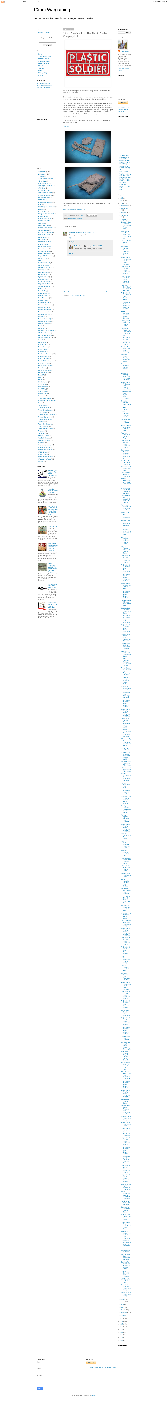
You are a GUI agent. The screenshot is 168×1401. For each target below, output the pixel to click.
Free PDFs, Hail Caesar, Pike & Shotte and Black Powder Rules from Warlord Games (53, 510)
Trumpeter (41, 431)
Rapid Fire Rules (53, 526)
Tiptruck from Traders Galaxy (125, 1101)
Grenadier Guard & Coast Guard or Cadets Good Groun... (126, 405)
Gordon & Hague (43, 265)
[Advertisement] (48, 103)
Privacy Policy (42, 73)
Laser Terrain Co (43, 302)
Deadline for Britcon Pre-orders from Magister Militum (125, 1265)
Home (88, 292)
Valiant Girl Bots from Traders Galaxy (126, 1294)
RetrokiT (41, 375)
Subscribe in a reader (43, 32)
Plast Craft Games (43, 358)
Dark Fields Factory (44, 235)
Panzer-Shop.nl (43, 347)
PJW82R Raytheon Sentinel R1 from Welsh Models (125, 845)
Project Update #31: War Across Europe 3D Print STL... (125, 1084)
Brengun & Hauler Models (46, 214)
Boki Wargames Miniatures (46, 207)
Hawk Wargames (43, 272)
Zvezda (40, 461)
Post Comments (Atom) (79, 295)
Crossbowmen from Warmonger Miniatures (125, 695)
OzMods (40, 340)
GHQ (39, 260)
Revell (40, 377)
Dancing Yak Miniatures (45, 232)
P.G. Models (42, 342)
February (124, 1312)
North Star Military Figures (46, 330)
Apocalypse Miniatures (45, 186)
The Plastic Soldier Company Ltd (74, 210)
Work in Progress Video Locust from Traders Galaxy (126, 531)
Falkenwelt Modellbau (45, 253)
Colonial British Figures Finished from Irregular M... (126, 1186)
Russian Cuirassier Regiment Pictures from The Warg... (126, 662)
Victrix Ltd (41, 443)
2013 (121, 1332)
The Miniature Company (45, 410)
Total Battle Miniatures (45, 424)
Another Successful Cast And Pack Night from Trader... (126, 1195)
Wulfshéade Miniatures (45, 456)
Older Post (109, 292)
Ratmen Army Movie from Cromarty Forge (125, 435)
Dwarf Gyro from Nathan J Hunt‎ (126, 242)
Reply (70, 238)
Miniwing (41, 316)
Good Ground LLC (44, 263)
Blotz (39, 204)
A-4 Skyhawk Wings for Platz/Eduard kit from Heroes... (126, 809)
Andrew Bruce (78, 246)
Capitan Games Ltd (44, 221)
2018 (121, 1319)
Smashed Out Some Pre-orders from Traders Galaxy (125, 1066)
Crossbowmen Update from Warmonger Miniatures (126, 490)
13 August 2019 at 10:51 (94, 246)
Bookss (40, 209)
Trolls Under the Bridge (45, 429)
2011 (121, 1337)
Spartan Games (43, 393)
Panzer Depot (42, 344)
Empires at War (43, 244)
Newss (40, 326)
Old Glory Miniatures (44, 333)
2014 (121, 1329)
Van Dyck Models (43, 438)
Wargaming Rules (43, 61)
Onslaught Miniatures (45, 335)
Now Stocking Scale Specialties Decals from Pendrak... (125, 305)
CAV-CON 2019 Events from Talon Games (126, 763)
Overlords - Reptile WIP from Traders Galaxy (126, 653)
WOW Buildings (43, 454)
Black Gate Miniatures (45, 202)
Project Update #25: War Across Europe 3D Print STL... (125, 1178)
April (123, 1307)
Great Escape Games (45, 267)
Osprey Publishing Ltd (45, 337)
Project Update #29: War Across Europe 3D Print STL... (125, 1132)
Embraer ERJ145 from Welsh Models (126, 836)
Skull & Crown (42, 391)
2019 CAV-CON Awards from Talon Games (126, 769)
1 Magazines (42, 174)
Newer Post (67, 292)
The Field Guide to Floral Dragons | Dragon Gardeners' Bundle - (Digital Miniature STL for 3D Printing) (125, 178)
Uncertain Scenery (44, 436)
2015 (121, 1327)
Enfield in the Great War (125, 749)
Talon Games (42, 405)
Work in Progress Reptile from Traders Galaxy (125, 550)
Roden (40, 379)
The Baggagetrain (43, 407)
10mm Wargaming (51, 9)
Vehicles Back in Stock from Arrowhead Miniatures (126, 1257)
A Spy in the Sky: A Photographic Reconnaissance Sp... (126, 742)
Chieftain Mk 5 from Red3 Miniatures (125, 792)
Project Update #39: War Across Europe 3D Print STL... (125, 828)
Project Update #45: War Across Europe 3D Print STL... (125, 341)
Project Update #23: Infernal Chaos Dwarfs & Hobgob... (126, 986)
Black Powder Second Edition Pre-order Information (52, 605)
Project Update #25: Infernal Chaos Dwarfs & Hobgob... (126, 261)
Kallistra (40, 288)
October (124, 213)
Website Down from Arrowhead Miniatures (125, 522)
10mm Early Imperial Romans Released (53, 490)
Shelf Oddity (42, 389)
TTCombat (41, 433)
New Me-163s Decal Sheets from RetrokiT (126, 462)
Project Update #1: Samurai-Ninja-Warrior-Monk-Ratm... (126, 628)
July (122, 1299)
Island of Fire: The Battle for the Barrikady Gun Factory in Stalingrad (53, 547)
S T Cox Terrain (43, 382)
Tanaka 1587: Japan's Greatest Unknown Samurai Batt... (125, 251)
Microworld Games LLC (45, 309)
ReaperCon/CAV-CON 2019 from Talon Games (126, 860)
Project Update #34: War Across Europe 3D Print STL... (125, 1004)
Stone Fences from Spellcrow (125, 421)
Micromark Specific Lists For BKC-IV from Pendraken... (126, 1235)
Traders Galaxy (43, 426)
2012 (121, 1335)
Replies (73, 242)
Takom (40, 403)
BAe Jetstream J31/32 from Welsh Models (52, 585)
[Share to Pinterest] (96, 215)
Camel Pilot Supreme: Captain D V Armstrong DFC (125, 367)
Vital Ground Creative (45, 445)
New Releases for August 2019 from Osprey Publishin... (125, 681)
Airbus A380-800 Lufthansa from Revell (125, 515)
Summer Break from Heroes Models (126, 1124)
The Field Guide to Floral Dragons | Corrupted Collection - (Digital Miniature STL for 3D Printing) (125, 160)
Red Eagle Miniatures (45, 370)
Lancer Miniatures (43, 293)
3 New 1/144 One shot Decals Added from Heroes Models (125, 723)
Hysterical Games (43, 279)
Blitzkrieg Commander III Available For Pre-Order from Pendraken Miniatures (52, 568)
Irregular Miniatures (44, 284)
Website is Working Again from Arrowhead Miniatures (125, 376)
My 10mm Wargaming (43, 83)
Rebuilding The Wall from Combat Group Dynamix (126, 800)
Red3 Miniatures (43, 372)
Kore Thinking (42, 291)
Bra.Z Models (42, 211)
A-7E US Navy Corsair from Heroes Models (126, 1217)
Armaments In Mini (44, 190)
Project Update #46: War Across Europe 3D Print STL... (125, 270)
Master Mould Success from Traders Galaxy (126, 586)
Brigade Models (43, 216)
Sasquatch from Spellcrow (126, 1251)
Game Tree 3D (42, 258)
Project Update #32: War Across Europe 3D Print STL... (125, 1030)
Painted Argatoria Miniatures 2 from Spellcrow (126, 818)
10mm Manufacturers (44, 56)
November (124, 208)
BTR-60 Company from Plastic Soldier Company (125, 315)
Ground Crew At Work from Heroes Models (126, 915)
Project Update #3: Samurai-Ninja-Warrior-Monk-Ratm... (126, 568)
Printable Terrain (43, 363)
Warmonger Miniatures (45, 450)
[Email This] (87, 215)
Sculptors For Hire (43, 59)
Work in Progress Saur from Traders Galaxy (125, 540)
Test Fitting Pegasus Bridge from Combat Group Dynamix (125, 1056)
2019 (121, 203)
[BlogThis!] (90, 215)
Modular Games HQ (44, 319)
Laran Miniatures (43, 298)
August (123, 220)
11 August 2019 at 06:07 (87, 232)
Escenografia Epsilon (45, 246)
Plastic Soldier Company (75, 218)
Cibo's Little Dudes (44, 225)
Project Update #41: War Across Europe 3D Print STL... (125, 703)
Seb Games (42, 384)
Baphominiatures (43, 197)
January (124, 1315)
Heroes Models (43, 274)
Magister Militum (43, 307)
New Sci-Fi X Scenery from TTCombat (126, 688)
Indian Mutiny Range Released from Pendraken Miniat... (125, 1110)
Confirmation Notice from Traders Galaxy (125, 1209)
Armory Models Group (45, 193)
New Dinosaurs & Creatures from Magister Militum (126, 603)
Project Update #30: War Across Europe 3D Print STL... (125, 1094)
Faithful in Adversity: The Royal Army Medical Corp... (126, 358)
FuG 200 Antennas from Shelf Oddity (125, 853)
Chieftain (66, 126)
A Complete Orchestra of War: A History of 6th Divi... (126, 288)
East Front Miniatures (43, 87)
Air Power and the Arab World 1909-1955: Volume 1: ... (126, 235)
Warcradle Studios (44, 447)
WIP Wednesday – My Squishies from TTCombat (126, 395)
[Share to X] (92, 215)
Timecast (41, 421)
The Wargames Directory (44, 85)
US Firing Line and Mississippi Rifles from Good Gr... (125, 499)
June (123, 1302)
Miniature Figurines (44, 314)
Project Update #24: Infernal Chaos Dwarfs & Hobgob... (126, 296)
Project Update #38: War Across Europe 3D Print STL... (125, 932)
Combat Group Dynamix (45, 228)
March (123, 1310)
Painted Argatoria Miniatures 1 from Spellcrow (126, 883)
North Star (41, 328)
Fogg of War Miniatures (45, 256)
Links (40, 70)
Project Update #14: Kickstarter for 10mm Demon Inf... (126, 1226)
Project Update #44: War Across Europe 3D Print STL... (125, 444)
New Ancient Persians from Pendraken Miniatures (126, 507)
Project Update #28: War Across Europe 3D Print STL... (125, 1141)
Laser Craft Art (42, 300)
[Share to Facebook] (94, 215)
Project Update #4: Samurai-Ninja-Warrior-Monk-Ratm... (126, 386)
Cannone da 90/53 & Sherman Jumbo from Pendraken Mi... (125, 454)
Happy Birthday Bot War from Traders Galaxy (126, 428)
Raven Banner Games (45, 365)
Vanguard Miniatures (44, 440)
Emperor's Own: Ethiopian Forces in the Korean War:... (126, 225)
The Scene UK (42, 412)
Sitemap (40, 75)
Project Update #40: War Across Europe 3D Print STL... (125, 713)
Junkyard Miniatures (44, 286)
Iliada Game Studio (44, 281)
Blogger (93, 1395)
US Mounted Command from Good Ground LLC (126, 414)
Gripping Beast (43, 270)
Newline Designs (43, 323)
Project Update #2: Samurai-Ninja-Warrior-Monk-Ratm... (126, 619)
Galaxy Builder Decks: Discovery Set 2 (124, 167)
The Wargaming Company (46, 414)
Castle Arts (41, 223)
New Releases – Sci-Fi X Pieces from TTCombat (126, 646)
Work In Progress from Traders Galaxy (126, 968)
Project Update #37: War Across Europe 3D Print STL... (125, 941)
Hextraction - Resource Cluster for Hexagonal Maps (124, 187)
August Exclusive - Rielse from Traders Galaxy (125, 960)
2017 (121, 1321)
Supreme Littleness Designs (47, 400)
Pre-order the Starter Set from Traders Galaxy (126, 1287)
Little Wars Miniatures (45, 305)
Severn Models (43, 387)
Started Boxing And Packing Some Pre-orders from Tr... (126, 1244)
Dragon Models (43, 237)
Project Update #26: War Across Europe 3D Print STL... (125, 1169)
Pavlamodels (42, 351)
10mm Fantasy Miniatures (46, 179)
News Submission (43, 63)
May (122, 1304)
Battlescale (41, 200)
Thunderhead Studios (45, 419)
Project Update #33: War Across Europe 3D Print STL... (125, 1021)
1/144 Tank (41, 176)
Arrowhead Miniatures (45, 195)
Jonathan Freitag (74, 232)
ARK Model (41, 188)
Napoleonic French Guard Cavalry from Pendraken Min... (126, 332)
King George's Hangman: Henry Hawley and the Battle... (125, 279)
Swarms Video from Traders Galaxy (126, 875)
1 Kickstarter (42, 172)
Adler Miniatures (43, 183)
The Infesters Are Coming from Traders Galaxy (126, 908)
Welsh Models (42, 452)
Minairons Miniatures (44, 312)
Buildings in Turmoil (44, 218)
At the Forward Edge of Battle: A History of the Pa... (126, 900)
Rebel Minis (42, 368)
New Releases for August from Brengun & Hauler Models (126, 756)
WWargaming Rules (44, 459)
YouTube (41, 68)
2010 (121, 1340)
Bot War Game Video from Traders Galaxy (125, 868)
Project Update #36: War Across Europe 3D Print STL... (125, 950)
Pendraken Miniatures (45, 354)
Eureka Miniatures (44, 251)
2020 (121, 201)
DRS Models (42, 239)
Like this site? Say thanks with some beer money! (123, 109)
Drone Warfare (124, 172)
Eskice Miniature (43, 249)
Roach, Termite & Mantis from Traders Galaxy (126, 323)
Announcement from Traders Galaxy (126, 468)
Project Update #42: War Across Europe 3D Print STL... (125, 559)
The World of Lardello (45, 417)
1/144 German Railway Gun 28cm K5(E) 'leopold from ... (126, 482)
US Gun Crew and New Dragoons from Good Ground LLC (126, 1160)
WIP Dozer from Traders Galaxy (126, 1280)
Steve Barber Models (44, 398)
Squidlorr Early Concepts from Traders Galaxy (126, 610)
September (124, 215)
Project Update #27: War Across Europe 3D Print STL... (125, 1150)
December (124, 206)
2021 (121, 198)
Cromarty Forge (43, 230)
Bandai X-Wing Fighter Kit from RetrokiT (126, 474)
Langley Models (43, 295)
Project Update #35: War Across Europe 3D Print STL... (125, 995)
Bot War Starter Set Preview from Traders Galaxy (126, 923)
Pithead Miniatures (44, 356)
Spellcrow (41, 396)
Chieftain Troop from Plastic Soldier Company (126, 349)
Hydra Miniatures (43, 277)
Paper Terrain (42, 349)
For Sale (41, 66)
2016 (121, 1324)
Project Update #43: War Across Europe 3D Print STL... (125, 577)
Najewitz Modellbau (44, 321)
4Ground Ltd (42, 181)
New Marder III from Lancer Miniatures (125, 1202)
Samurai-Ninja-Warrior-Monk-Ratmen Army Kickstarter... (126, 637)
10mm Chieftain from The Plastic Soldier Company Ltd (126, 1046)
